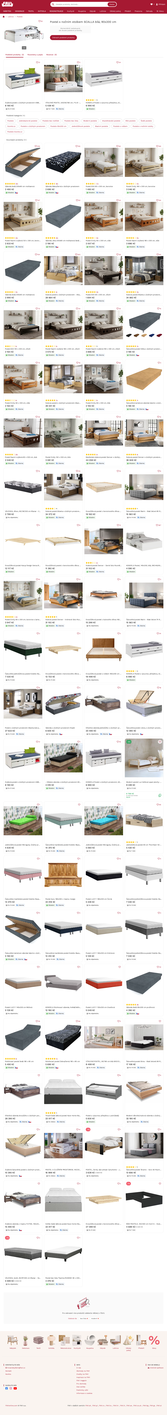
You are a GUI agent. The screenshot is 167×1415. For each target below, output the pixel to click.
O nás (78, 1368)
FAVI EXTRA (80, 1387)
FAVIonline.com (11, 1405)
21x (16, 617)
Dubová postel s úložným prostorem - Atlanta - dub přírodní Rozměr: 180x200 (76, 295)
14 (79, 1129)
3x (97, 563)
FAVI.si (159, 1405)
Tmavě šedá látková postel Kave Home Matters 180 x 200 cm (69, 1116)
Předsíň (141, 1348)
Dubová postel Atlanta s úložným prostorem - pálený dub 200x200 (72, 511)
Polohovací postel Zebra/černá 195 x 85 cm (62, 1061)
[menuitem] (7, 11)
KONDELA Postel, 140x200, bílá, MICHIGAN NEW (145, 565)
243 (79, 254)
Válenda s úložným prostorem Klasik (60, 728)
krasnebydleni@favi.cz (16, 1368)
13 (79, 579)
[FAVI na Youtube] (15, 1388)
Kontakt (8, 1371)
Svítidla (51, 1348)
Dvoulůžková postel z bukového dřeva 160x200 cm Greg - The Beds (113, 620)
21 (39, 62)
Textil (38, 1348)
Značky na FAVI (82, 1374)
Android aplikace (156, 1368)
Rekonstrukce (65, 1348)
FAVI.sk (88, 1405)
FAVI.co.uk (137, 1405)
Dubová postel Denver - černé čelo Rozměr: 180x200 (107, 565)
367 (159, 525)
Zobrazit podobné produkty (63, 38)
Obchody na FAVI (83, 1371)
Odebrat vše (72, 1318)
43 (120, 417)
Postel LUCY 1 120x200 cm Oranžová (100, 1007)
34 (120, 62)
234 (38, 146)
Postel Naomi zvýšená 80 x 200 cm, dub (21, 457)
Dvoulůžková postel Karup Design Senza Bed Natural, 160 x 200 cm (32, 565)
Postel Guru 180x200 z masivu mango (60, 899)
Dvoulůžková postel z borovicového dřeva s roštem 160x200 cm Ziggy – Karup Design (120, 511)
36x (57, 238)
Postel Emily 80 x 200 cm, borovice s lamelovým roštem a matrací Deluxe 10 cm (37, 620)
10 (39, 471)
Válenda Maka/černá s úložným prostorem (62, 186)
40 (79, 417)
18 (160, 688)
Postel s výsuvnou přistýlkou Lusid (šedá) (102, 1116)
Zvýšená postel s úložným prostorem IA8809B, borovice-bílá (29, 103)
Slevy (154, 1348)
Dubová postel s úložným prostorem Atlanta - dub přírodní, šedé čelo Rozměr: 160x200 (80, 403)
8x (16, 1058)
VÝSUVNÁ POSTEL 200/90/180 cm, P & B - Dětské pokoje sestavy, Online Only (77, 103)
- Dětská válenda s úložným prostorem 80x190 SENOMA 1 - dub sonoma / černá (77, 782)
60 (160, 254)
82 (42, 21)
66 (120, 363)
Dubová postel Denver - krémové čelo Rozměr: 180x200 (68, 620)
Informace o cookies (84, 1393)
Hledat (112, 4)
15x (138, 238)
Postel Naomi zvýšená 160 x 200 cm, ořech (62, 349)
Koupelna (89, 1348)
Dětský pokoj (128, 1349)
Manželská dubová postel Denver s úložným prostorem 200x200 (112, 457)
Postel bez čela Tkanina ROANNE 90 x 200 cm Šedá (66, 1278)
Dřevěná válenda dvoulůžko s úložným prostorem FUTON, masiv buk (32, 1116)
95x (57, 183)
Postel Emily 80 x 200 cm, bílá (98, 403)
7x (137, 400)
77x (97, 183)
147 (39, 200)
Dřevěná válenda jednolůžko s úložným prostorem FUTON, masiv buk (114, 728)
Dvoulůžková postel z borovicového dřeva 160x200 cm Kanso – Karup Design (76, 674)
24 (120, 200)
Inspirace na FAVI (83, 1377)
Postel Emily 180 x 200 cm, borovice (140, 186)
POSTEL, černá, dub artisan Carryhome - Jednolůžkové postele (111, 1170)
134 (160, 200)
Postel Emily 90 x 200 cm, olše (17, 403)
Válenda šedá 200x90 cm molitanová (19, 295)
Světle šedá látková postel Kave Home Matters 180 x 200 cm (69, 1224)
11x (137, 346)
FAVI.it (123, 1405)
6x (56, 292)
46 (39, 417)
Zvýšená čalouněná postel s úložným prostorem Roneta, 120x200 (31, 1170)
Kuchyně (77, 1348)
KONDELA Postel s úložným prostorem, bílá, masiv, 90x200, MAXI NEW (114, 782)
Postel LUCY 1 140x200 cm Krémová (100, 953)
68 (79, 1021)
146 (160, 146)
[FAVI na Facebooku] (6, 1388)
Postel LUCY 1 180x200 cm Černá (99, 899)
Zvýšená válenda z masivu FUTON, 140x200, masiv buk (27, 1224)
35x (16, 238)
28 (120, 254)
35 (120, 309)
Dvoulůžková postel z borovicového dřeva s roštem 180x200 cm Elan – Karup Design (79, 565)
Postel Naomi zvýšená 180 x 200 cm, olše (142, 241)
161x (16, 183)
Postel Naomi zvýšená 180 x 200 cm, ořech (103, 349)
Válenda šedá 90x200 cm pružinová (140, 1007)
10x (138, 183)
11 (39, 913)
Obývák (103, 1348)
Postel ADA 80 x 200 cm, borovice (99, 186)
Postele (19, 17)
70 (39, 309)
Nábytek (13, 1348)
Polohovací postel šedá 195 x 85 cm (19, 1061)
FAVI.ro (102, 1405)
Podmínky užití (82, 1390)
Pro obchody (81, 1384)
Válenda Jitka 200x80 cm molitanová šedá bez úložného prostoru (71, 241)
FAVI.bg (146, 1405)
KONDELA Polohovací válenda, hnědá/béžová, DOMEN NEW (69, 1007)
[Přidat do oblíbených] (160, 742)
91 (39, 579)
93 (79, 200)
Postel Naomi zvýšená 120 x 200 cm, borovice (23, 241)
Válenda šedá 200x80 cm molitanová (19, 186)
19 (120, 471)
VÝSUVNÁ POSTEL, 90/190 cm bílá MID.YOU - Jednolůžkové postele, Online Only (118, 1061)
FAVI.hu (109, 1405)
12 (160, 417)
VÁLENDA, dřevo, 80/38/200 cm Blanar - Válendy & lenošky (29, 511)
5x (16, 346)
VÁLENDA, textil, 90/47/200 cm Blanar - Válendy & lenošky (28, 1278)
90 (120, 146)
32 (160, 967)
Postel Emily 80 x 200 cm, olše (98, 241)
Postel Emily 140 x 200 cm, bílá (57, 457)
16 (79, 363)
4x (16, 400)
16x (97, 238)
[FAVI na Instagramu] (11, 1388)
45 (79, 471)
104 (38, 254)
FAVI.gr (153, 1405)
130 (79, 146)
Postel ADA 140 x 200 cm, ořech (17, 349)
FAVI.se (129, 1405)
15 (160, 309)
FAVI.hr (116, 1405)
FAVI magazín (81, 1380)
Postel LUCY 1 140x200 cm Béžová (18, 1007)
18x (97, 292)
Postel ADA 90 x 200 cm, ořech (98, 295)
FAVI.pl (95, 1405)
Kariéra (8, 1374)
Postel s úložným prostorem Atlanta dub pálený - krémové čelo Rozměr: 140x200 (37, 728)
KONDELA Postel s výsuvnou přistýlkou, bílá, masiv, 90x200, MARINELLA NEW (117, 103)
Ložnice (11, 17)
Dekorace (25, 1348)
